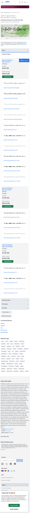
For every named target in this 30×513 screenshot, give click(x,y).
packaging (3, 356)
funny (6, 341)
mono (22, 358)
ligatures (18, 346)
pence (20, 363)
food (8, 343)
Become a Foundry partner (7, 477)
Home (2, 12)
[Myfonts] (7, 3)
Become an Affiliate (6, 480)
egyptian (3, 368)
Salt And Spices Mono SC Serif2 (12, 171)
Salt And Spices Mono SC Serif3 (12, 181)
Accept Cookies (14, 505)
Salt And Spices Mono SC (10, 129)
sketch (22, 343)
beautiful (8, 358)
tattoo (22, 346)
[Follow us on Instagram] (3, 464)
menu (18, 356)
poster (16, 341)
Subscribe (19, 460)
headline (3, 346)
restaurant (9, 348)
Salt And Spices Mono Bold (11, 98)
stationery (22, 361)
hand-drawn (22, 351)
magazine (9, 346)
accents (3, 358)
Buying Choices (7, 76)
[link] (25, 2)
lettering (3, 348)
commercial (21, 341)
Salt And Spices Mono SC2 (10, 140)
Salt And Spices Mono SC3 (10, 150)
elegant (3, 371)
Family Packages (6, 54)
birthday (3, 363)
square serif (9, 368)
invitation (3, 343)
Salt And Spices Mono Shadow (11, 109)
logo (12, 343)
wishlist (17, 358)
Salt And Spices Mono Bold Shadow (13, 119)
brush (9, 351)
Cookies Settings (14, 509)
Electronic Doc (4, 330)
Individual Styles (6, 300)
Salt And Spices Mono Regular (11, 88)
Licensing (4, 308)
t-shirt (9, 353)
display (16, 351)
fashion (21, 353)
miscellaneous (10, 363)
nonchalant (3, 351)
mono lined (11, 366)
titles (8, 356)
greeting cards (4, 361)
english (11, 341)
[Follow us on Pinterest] (11, 464)
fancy (2, 341)
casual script (9, 371)
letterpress (16, 343)
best (13, 358)
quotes (16, 363)
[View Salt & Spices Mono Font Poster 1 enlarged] (15, 32)
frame (22, 356)
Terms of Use (4, 490)
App (1, 327)
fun (13, 351)
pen (13, 346)
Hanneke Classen (10, 429)
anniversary (11, 361)
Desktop (2, 323)
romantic (22, 371)
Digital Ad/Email (4, 332)
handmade (20, 348)
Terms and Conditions (6, 488)
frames (14, 348)
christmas (13, 356)
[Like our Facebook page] (15, 464)
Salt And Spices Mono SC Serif (11, 160)
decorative (16, 371)
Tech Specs (5, 304)
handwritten (15, 353)
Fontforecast (7, 12)
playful (26, 371)
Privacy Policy (16, 501)
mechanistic (21, 368)
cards (17, 361)
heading (17, 366)
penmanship (4, 353)
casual (21, 366)
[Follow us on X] (7, 464)
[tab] (7, 38)
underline (26, 348)
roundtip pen (4, 366)
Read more (3, 449)
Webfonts (3, 325)
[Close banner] (27, 7)
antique (15, 368)
